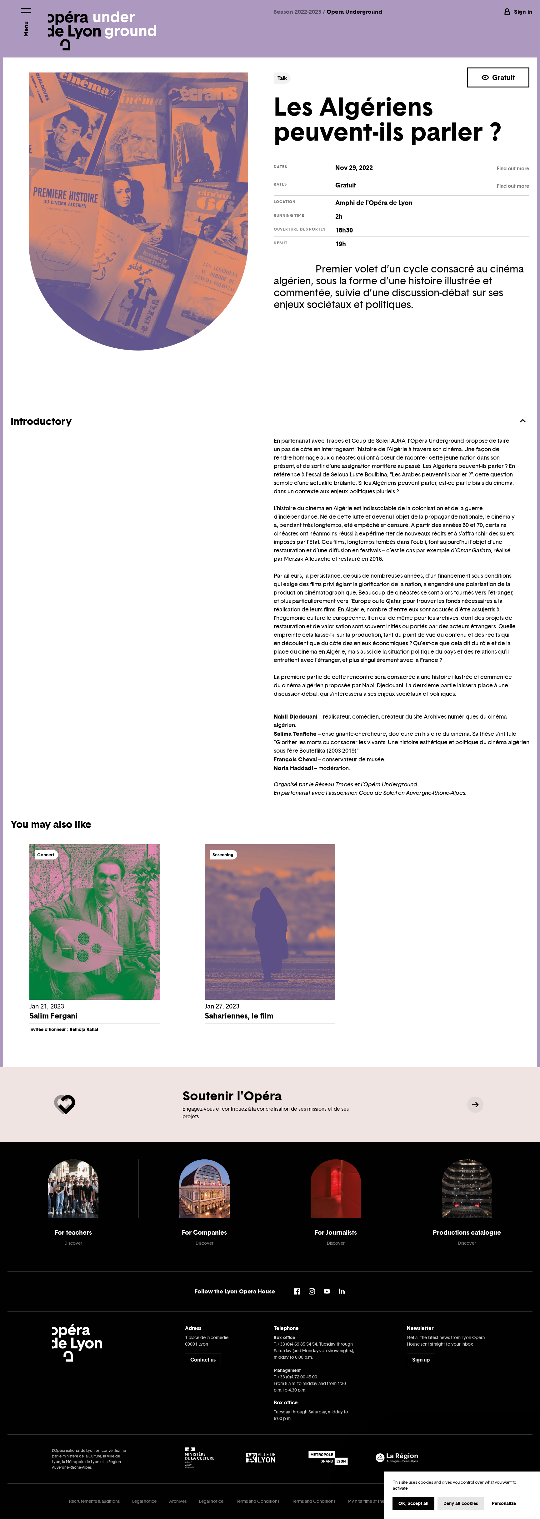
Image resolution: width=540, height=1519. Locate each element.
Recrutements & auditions (94, 1501)
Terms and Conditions (257, 1501)
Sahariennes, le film (239, 1015)
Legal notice (144, 1501)
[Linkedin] (342, 1291)
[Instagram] (312, 1291)
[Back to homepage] (102, 25)
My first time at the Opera (373, 1501)
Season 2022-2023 (298, 12)
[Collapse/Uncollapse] (522, 420)
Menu (26, 29)
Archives (178, 1501)
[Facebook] (297, 1291)
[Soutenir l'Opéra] (475, 1105)
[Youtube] (327, 1291)
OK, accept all (413, 1503)
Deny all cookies (460, 1503)
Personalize (504, 1503)
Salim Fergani (53, 1015)
